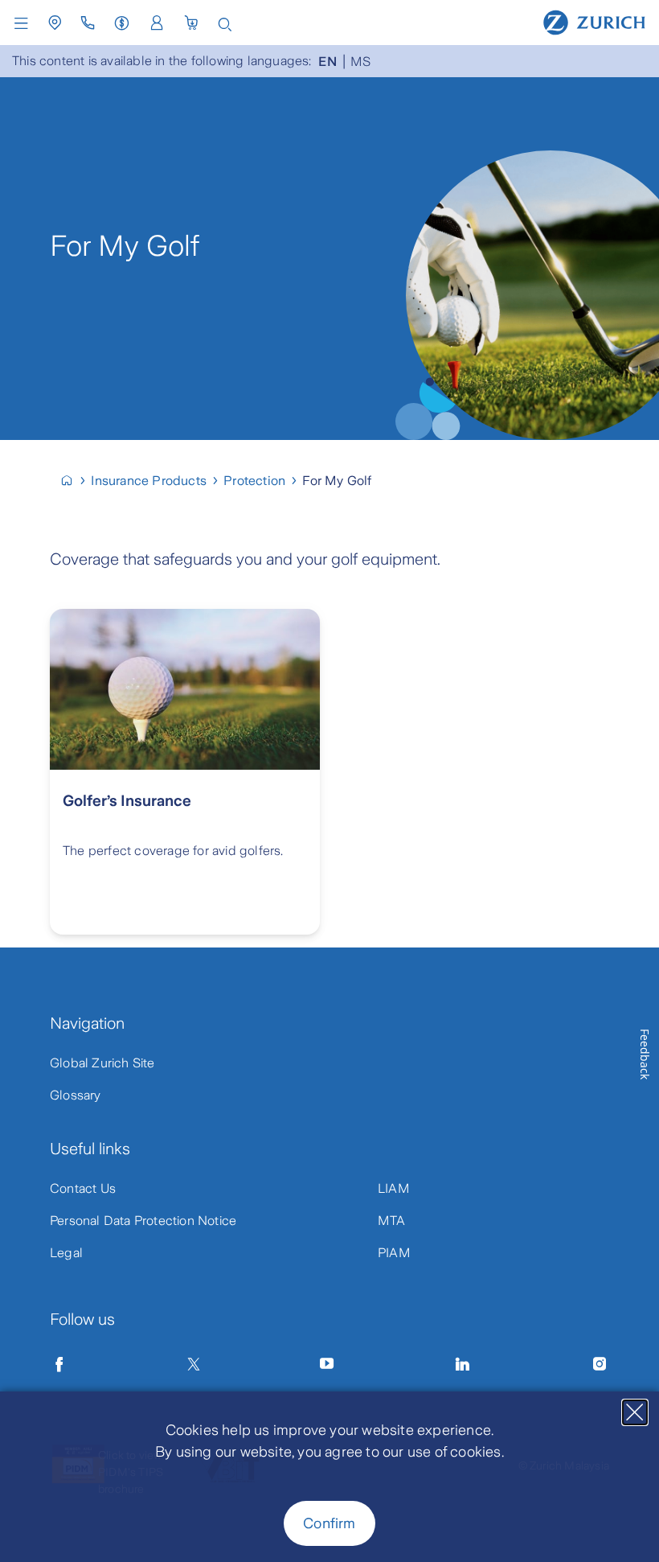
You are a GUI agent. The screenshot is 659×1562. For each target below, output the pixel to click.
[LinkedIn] (463, 1364)
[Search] (225, 23)
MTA (392, 1220)
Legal (66, 1253)
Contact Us (83, 1188)
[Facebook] (59, 1364)
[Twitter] (193, 1364)
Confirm (329, 1523)
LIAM (394, 1188)
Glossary (75, 1095)
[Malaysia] (73, 480)
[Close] (635, 1412)
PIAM (394, 1253)
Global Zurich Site (102, 1063)
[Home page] (594, 22)
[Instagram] (599, 1364)
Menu (25, 23)
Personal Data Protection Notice (143, 1220)
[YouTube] (327, 1364)
